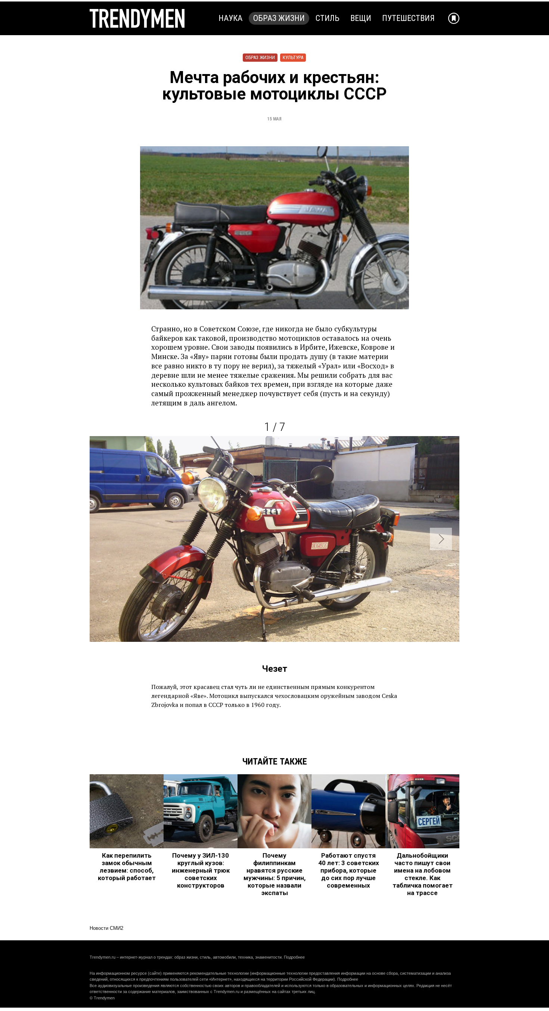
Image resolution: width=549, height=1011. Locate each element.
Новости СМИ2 (106, 928)
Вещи (360, 18)
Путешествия (408, 18)
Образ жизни (279, 18)
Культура (293, 57)
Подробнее (294, 957)
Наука (230, 18)
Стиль (327, 18)
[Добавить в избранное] (453, 18)
